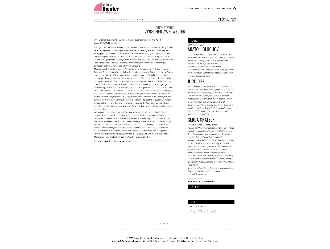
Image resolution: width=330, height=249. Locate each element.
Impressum (201, 241)
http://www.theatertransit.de (201, 181)
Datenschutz (213, 241)
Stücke (132, 19)
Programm (125, 19)
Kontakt (191, 241)
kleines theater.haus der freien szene (107, 19)
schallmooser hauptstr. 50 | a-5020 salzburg (184, 238)
